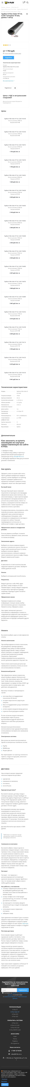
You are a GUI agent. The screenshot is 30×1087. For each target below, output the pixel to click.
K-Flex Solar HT (15, 1012)
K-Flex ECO (15, 1014)
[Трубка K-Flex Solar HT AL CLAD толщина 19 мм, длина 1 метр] (15, 30)
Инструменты (15, 1043)
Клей (15, 1036)
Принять (5, 1084)
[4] (8, 45)
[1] (4, 45)
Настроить (4, 1081)
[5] (10, 45)
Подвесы (15, 1041)
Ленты (15, 1039)
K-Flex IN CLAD (15, 1027)
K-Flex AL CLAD (15, 1025)
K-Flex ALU (15, 1023)
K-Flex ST (15, 1009)
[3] (7, 45)
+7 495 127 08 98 (16, 1050)
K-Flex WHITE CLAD (15, 1030)
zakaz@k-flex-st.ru (19, 456)
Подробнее (4, 1079)
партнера (25, 923)
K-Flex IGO (15, 1016)
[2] (5, 45)
